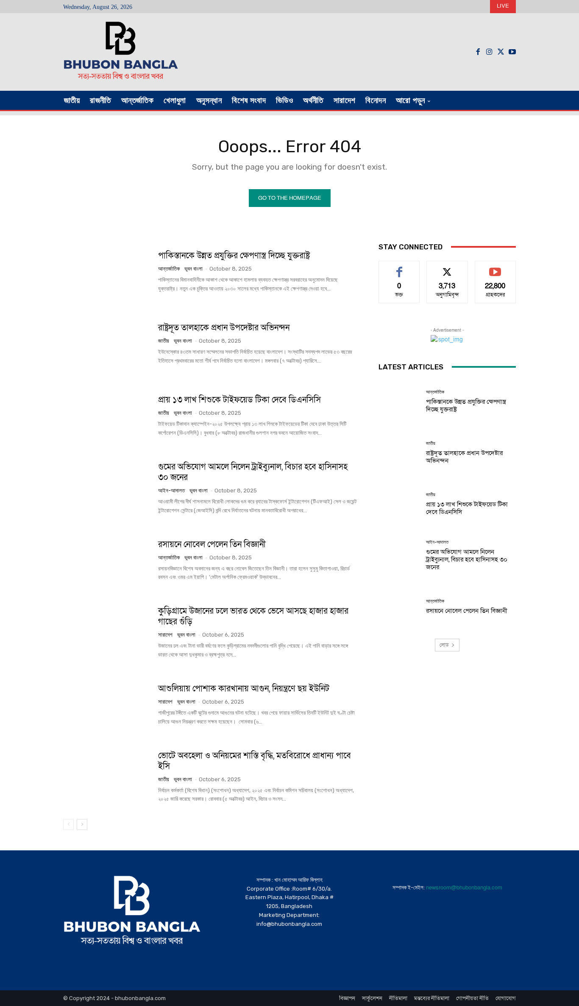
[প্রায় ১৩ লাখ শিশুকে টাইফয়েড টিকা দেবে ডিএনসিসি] (107, 416)
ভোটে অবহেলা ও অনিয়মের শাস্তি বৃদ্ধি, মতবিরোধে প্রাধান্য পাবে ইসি (254, 761)
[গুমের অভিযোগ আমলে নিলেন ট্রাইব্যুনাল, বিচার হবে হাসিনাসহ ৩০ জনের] (107, 488)
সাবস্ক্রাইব (495, 267)
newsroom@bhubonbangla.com (464, 887)
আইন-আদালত (171, 490)
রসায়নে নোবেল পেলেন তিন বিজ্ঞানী (212, 544)
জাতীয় (163, 341)
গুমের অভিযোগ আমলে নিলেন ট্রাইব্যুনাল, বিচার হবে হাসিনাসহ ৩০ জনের (253, 472)
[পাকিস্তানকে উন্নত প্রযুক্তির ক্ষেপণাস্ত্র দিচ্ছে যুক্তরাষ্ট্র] (107, 272)
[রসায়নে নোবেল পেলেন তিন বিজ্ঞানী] (107, 560)
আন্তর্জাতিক (169, 268)
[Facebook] (478, 52)
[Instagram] (489, 52)
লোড (444, 645)
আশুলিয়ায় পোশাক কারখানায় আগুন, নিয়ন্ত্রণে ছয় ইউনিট (243, 688)
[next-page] (82, 824)
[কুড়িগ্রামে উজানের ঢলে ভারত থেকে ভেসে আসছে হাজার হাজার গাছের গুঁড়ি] (107, 632)
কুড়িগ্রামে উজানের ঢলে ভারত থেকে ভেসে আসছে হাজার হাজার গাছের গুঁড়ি (253, 616)
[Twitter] (500, 52)
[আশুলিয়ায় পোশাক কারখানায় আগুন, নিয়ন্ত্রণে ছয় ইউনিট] (107, 705)
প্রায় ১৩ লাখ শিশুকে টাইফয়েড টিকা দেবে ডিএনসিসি (239, 399)
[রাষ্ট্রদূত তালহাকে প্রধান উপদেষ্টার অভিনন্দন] (107, 344)
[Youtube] (512, 52)
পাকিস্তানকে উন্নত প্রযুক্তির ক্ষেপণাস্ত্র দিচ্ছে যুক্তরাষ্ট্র (234, 255)
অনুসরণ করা (447, 267)
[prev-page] (68, 824)
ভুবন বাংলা (193, 268)
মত (399, 267)
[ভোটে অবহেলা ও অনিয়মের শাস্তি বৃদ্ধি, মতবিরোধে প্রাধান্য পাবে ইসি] (107, 777)
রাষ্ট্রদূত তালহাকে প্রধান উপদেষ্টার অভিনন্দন (224, 327)
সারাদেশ (165, 634)
